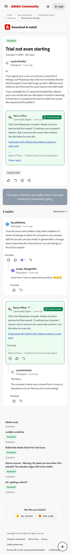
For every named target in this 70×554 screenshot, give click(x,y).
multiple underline (14, 431)
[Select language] (48, 6)
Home (9, 15)
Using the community (16, 539)
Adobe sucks (11, 422)
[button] (6, 7)
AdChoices (55, 550)
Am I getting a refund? (16, 482)
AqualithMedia (18, 222)
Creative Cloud (13, 172)
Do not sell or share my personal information (26, 550)
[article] (35, 241)
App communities (25, 15)
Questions (11, 18)
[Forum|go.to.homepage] (25, 6)
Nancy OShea (20, 115)
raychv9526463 (18, 61)
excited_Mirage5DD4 (26, 268)
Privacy (44, 539)
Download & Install (46, 15)
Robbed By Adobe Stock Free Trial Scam (25, 447)
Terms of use (33, 539)
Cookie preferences (15, 544)
